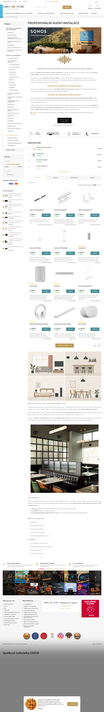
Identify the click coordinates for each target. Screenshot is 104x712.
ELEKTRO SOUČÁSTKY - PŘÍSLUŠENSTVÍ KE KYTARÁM (14, 38)
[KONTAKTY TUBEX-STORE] (26, 636)
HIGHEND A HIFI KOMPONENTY (13, 55)
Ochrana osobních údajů (9, 616)
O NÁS (14, 1)
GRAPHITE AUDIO (11, 126)
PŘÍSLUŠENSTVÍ (11, 104)
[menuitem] (19, 13)
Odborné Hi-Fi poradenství (10, 614)
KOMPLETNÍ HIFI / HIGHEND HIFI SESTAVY (15, 97)
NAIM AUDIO (12, 82)
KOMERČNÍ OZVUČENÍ (13, 140)
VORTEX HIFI (10, 131)
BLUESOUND (12, 69)
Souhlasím (73, 704)
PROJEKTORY (10, 107)
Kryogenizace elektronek (29, 610)
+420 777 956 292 (66, 608)
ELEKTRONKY (10, 32)
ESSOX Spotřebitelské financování (11, 612)
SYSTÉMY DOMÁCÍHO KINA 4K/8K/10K (13, 94)
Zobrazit (70, 215)
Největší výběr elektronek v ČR (30, 614)
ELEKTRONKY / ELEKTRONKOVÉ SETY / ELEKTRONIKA (13, 29)
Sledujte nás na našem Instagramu (55, 569)
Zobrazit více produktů (64, 171)
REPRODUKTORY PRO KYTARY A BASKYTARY (15, 51)
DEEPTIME (11, 80)
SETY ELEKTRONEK (11, 35)
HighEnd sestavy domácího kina (31, 608)
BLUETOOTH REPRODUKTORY (15, 143)
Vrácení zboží (7, 624)
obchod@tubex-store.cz (67, 606)
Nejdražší (55, 177)
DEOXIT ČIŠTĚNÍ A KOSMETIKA (14, 123)
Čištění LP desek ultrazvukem (30, 612)
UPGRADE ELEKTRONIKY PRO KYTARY (14, 42)
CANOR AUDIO (12, 72)
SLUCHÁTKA (10, 118)
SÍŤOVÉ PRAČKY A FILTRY (13, 113)
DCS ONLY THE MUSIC (14, 77)
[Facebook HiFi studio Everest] (35, 636)
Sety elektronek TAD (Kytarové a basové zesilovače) (31, 617)
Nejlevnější (37, 177)
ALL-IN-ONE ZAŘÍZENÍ (12, 58)
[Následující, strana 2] (95, 345)
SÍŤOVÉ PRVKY (10, 116)
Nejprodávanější (74, 177)
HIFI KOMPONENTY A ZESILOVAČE (12, 61)
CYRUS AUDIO (12, 75)
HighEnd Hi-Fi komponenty (30, 606)
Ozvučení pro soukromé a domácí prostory (64, 85)
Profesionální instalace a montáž (11, 618)
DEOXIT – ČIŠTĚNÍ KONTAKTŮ (14, 47)
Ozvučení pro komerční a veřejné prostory (65, 94)
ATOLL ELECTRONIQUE (14, 67)
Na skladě (10, 174)
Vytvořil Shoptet (98, 644)
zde (44, 706)
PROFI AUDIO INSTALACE (12, 135)
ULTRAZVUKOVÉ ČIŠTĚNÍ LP (14, 128)
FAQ (19, 1)
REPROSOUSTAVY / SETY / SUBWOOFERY (13, 101)
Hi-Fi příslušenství (28, 604)
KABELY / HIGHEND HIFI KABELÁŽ (13, 110)
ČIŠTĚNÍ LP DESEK (10, 150)
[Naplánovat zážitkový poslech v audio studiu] (43, 636)
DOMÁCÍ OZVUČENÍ (12, 138)
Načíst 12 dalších (63, 345)
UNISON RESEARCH (13, 90)
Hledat (67, 7)
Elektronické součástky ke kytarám (31, 623)
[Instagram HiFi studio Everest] (60, 636)
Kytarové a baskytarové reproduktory (29, 626)
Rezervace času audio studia (10, 622)
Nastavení (40, 708)
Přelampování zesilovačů (9, 620)
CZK (97, 1)
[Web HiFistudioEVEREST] (68, 636)
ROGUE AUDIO (12, 85)
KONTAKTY (25, 1)
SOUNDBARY (12, 87)
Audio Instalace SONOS (29, 619)
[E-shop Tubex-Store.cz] (52, 636)
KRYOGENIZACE (11, 45)
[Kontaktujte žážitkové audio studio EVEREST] (77, 636)
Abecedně (92, 177)
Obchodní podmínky (7, 1)
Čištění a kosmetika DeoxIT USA (31, 621)
